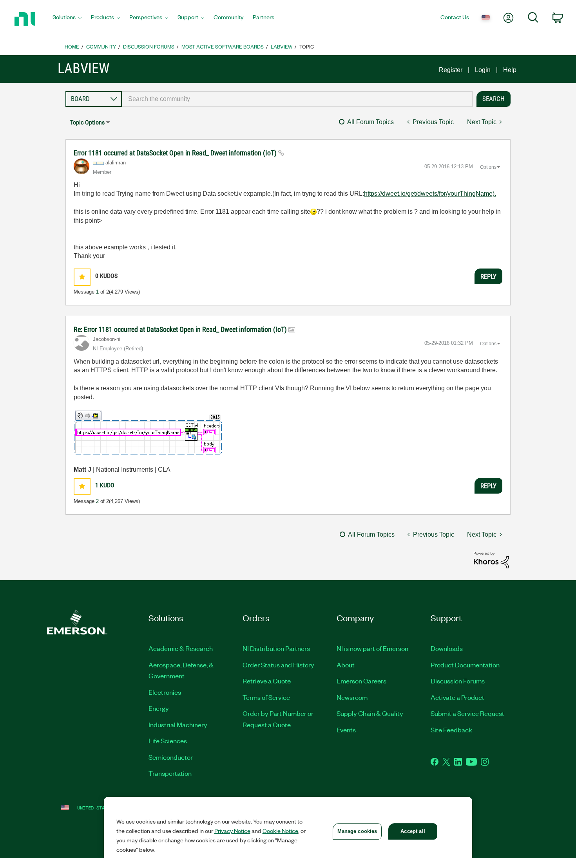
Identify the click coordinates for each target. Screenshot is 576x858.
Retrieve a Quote (267, 680)
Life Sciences (168, 740)
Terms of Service (266, 697)
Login (483, 70)
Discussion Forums (148, 46)
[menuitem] (67, 19)
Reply (488, 276)
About (346, 664)
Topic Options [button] (87, 122)
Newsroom (352, 697)
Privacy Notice (232, 831)
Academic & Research (181, 648)
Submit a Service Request (467, 713)
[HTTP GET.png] (148, 433)
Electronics (165, 692)
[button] (82, 277)
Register (450, 70)
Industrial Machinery (178, 724)
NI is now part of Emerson (372, 648)
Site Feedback (451, 729)
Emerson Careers (361, 680)
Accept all (412, 831)
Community (101, 46)
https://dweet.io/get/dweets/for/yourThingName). (430, 193)
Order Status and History (278, 664)
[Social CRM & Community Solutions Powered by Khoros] (491, 559)
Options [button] (488, 167)
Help (509, 70)
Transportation (170, 773)
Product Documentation (465, 664)
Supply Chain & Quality (370, 713)
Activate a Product (457, 697)
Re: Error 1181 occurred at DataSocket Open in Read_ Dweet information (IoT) (181, 329)
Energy (159, 708)
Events (346, 729)
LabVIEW (281, 46)
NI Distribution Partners (276, 648)
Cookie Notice (280, 831)
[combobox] (297, 99)
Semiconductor (171, 757)
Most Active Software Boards (222, 46)
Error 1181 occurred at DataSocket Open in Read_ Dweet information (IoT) (176, 153)
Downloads (447, 648)
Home (72, 46)
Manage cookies (357, 831)
